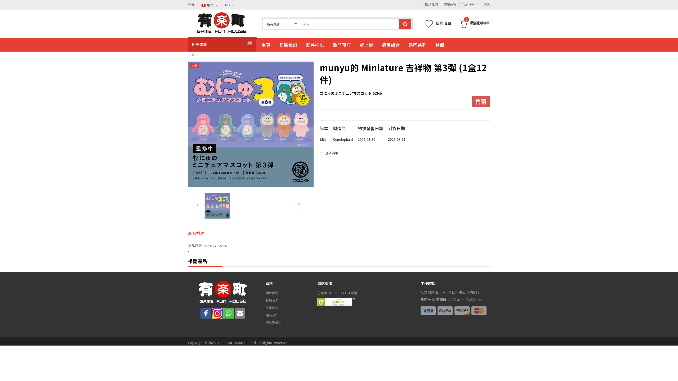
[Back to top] (666, 369)
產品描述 (196, 233)
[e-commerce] (221, 22)
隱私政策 (272, 315)
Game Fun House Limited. (236, 342)
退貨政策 (272, 307)
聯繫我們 (272, 300)
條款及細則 (274, 322)
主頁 (191, 54)
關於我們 (272, 293)
